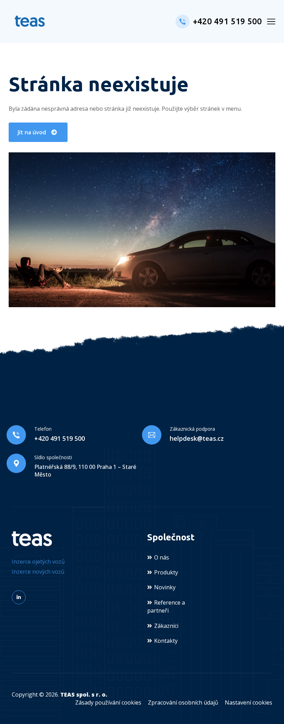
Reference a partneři (166, 606)
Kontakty (166, 641)
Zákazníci (166, 626)
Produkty (166, 572)
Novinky (165, 587)
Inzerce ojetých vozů (38, 561)
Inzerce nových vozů (38, 571)
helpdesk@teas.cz (197, 438)
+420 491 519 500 (227, 21)
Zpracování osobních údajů (183, 702)
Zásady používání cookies (108, 702)
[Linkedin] (19, 597)
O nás (161, 557)
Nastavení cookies (248, 702)
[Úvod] (32, 538)
